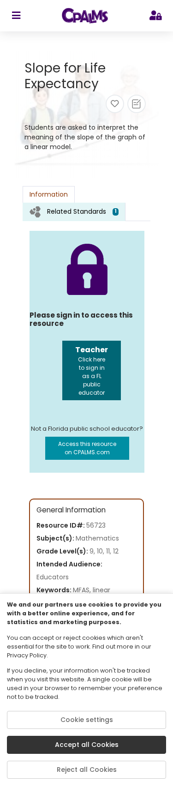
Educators (52, 577)
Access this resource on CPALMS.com (87, 448)
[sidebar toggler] (15, 16)
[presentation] (74, 212)
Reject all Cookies (87, 769)
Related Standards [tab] (82, 211)
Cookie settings (86, 719)
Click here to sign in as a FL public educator (91, 370)
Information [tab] (49, 194)
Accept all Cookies (87, 744)
